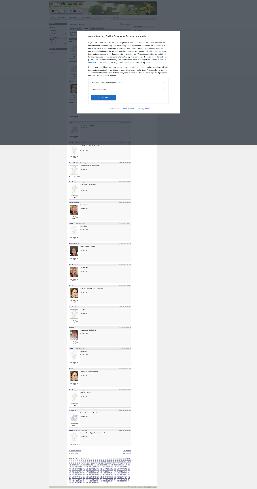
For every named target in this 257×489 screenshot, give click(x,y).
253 (78, 474)
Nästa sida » (127, 450)
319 (78, 479)
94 (69, 463)
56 (118, 460)
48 (102, 460)
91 (126, 461)
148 (92, 466)
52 (110, 460)
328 (104, 479)
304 (98, 478)
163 (73, 468)
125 (89, 465)
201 (118, 470)
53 (112, 460)
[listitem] (128, 82)
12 (91, 458)
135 (117, 465)
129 (100, 465)
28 (123, 458)
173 (101, 468)
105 (96, 463)
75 (94, 461)
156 (115, 466)
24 (115, 458)
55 (116, 460)
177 (112, 468)
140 (70, 466)
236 (92, 473)
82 (108, 461)
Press (140, 487)
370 (98, 482)
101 (85, 463)
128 (98, 465)
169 (89, 468)
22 (111, 458)
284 (104, 476)
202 (120, 470)
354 (115, 481)
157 (118, 466)
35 (75, 460)
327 (101, 479)
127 (95, 465)
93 (130, 461)
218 (103, 471)
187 (78, 470)
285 (106, 476)
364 (81, 482)
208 (75, 471)
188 (81, 470)
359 (129, 481)
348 (98, 481)
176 (109, 468)
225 (123, 471)
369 (95, 482)
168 (87, 468)
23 (113, 458)
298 (81, 478)
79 (102, 461)
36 (77, 460)
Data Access (128, 108)
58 (122, 460)
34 (73, 460)
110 (110, 463)
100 (82, 463)
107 (102, 463)
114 (121, 463)
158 (120, 466)
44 (94, 460)
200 (115, 470)
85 (114, 461)
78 (100, 461)
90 (124, 461)
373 (106, 482)
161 (129, 466)
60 (126, 460)
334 (120, 479)
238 (98, 473)
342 (81, 481)
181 (123, 468)
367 (89, 482)
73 (89, 461)
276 (81, 476)
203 (123, 470)
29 (125, 458)
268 (120, 474)
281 (95, 476)
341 (78, 481)
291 (123, 476)
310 (115, 478)
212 (87, 471)
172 (98, 468)
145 (84, 466)
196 (104, 470)
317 (73, 479)
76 (96, 461)
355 (118, 481)
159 (123, 466)
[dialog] (128, 72)
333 (118, 479)
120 (75, 465)
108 (104, 463)
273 (73, 476)
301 (89, 478)
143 (78, 466)
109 (107, 463)
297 (78, 478)
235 (89, 473)
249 (129, 473)
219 (106, 471)
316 (70, 479)
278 (87, 476)
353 (112, 481)
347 (95, 481)
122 (81, 465)
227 (129, 471)
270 (126, 474)
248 (126, 473)
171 (95, 468)
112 (115, 463)
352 (109, 481)
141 (73, 466)
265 (112, 474)
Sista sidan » (127, 453)
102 (87, 463)
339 (73, 481)
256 (87, 474)
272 (70, 476)
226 (126, 471)
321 (84, 479)
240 (104, 473)
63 (69, 461)
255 (84, 474)
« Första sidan (73, 453)
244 (115, 473)
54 (114, 460)
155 (112, 466)
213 (89, 471)
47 (100, 460)
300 (87, 478)
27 (121, 458)
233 (84, 473)
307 (106, 478)
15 (97, 458)
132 (109, 465)
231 (78, 473)
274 (75, 476)
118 (70, 465)
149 (95, 466)
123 (84, 465)
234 (87, 473)
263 (106, 474)
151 (101, 466)
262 (104, 474)
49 (104, 460)
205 (129, 470)
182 (126, 468)
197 (106, 470)
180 (120, 468)
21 (109, 458)
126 (92, 465)
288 (115, 476)
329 (106, 479)
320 (81, 479)
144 (81, 466)
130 (103, 465)
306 (104, 478)
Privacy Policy (144, 108)
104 (93, 463)
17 (101, 458)
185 (73, 470)
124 (86, 465)
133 (112, 465)
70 (83, 461)
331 (112, 479)
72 (87, 461)
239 (101, 473)
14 (95, 458)
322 (87, 479)
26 (119, 458)
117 (129, 463)
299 (84, 478)
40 (85, 460)
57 (120, 460)
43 (91, 460)
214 (92, 471)
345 (89, 481)
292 (126, 476)
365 (84, 482)
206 (70, 471)
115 (123, 463)
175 (106, 468)
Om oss (146, 487)
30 (127, 458)
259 (95, 474)
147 (89, 466)
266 (115, 474)
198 (109, 470)
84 (112, 461)
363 (78, 482)
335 (123, 479)
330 (109, 479)
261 (101, 474)
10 (87, 458)
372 (104, 482)
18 (103, 458)
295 (73, 478)
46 (98, 460)
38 (81, 460)
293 (129, 476)
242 (109, 473)
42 (89, 460)
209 (78, 471)
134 (115, 465)
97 (75, 463)
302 (92, 478)
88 (120, 461)
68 (79, 461)
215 (95, 471)
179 (118, 468)
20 (107, 458)
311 (118, 478)
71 (85, 461)
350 (104, 481)
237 (95, 473)
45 (96, 460)
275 (78, 476)
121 (78, 465)
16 (99, 458)
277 (84, 476)
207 (73, 471)
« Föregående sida (75, 450)
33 (71, 460)
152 (104, 466)
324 (92, 479)
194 (98, 470)
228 (70, 473)
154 (109, 466)
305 (101, 478)
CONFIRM (103, 98)
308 (109, 478)
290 (120, 476)
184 (70, 470)
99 (79, 463)
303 (95, 478)
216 (98, 471)
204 (126, 470)
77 (98, 461)
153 (106, 466)
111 (113, 463)
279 (89, 476)
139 (129, 465)
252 (75, 474)
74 (91, 461)
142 (75, 466)
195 (101, 470)
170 (92, 468)
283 (101, 476)
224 (120, 471)
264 (109, 474)
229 (73, 473)
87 (118, 461)
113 (118, 463)
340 (75, 481)
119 (72, 465)
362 (75, 482)
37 (79, 460)
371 (101, 482)
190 (87, 470)
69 (81, 461)
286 (109, 476)
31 (130, 458)
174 (104, 468)
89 (122, 461)
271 (129, 474)
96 (73, 463)
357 (123, 481)
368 (92, 482)
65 (73, 461)
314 (126, 478)
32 (69, 460)
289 (118, 476)
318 (75, 479)
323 (89, 479)
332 (115, 479)
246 (120, 473)
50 (106, 460)
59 (124, 460)
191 (89, 470)
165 (78, 468)
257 (89, 474)
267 (118, 474)
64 (71, 461)
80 (104, 461)
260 (98, 474)
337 (129, 479)
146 (87, 466)
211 (84, 471)
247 (123, 473)
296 (75, 478)
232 (81, 473)
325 (95, 479)
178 (115, 468)
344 (87, 481)
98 (77, 463)
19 (105, 458)
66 (75, 461)
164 (75, 468)
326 (98, 479)
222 (115, 471)
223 (117, 471)
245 (118, 473)
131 (106, 465)
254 (81, 474)
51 (108, 460)
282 (98, 476)
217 (101, 471)
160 (126, 466)
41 (87, 460)
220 (109, 471)
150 (98, 466)
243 (112, 473)
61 (128, 460)
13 (93, 458)
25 (117, 458)
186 (75, 470)
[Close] (174, 36)
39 (83, 460)
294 (70, 478)
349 (101, 481)
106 (99, 463)
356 (120, 481)
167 (84, 468)
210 (81, 471)
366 (87, 482)
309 (112, 478)
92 (128, 461)
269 (123, 474)
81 (106, 461)
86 (116, 461)
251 (73, 474)
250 (70, 474)
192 (92, 470)
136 (120, 465)
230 (75, 473)
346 (92, 481)
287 (112, 476)
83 (110, 461)
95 (71, 463)
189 (84, 470)
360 (70, 482)
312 (120, 478)
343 (84, 481)
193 (95, 470)
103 (90, 463)
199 (112, 470)
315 (129, 478)
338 (70, 481)
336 (126, 479)
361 (73, 482)
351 (106, 481)
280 (92, 476)
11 (89, 458)
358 (126, 481)
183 (129, 468)
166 (81, 468)
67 (77, 461)
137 (123, 465)
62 (130, 460)
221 (112, 471)
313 (123, 478)
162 (70, 468)
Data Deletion (113, 108)
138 (126, 465)
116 (126, 463)
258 (92, 474)
